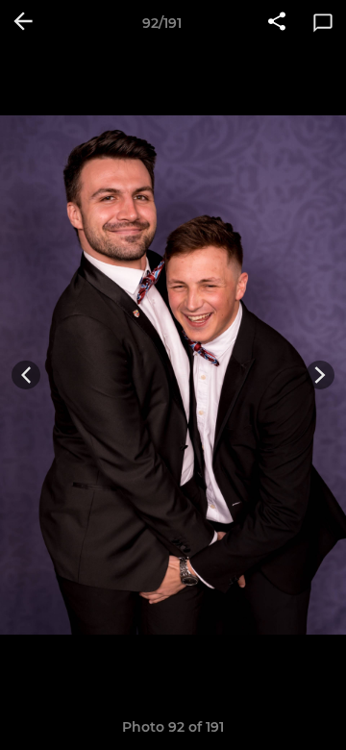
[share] (276, 23)
